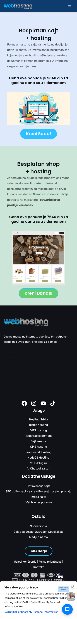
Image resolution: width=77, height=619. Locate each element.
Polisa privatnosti (50, 561)
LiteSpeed (10, 365)
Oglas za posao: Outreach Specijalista (38, 531)
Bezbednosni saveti (16, 385)
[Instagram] (34, 403)
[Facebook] (24, 403)
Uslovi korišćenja (25, 561)
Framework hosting (38, 452)
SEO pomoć (11, 375)
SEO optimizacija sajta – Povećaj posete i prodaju (38, 491)
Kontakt (38, 567)
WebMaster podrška (38, 502)
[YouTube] (43, 403)
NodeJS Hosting (38, 457)
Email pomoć (12, 354)
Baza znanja (38, 551)
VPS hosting (38, 430)
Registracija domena (38, 435)
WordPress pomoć (15, 360)
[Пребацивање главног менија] (69, 6)
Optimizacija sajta (38, 486)
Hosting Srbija (38, 419)
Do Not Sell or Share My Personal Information (31, 611)
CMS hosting (38, 446)
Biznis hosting (38, 425)
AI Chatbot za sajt (38, 468)
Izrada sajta (38, 496)
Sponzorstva (38, 526)
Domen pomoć (13, 380)
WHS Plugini (38, 463)
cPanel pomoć (13, 370)
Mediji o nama (38, 537)
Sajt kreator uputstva (17, 396)
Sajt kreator (38, 441)
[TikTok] (53, 403)
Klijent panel (12, 390)
